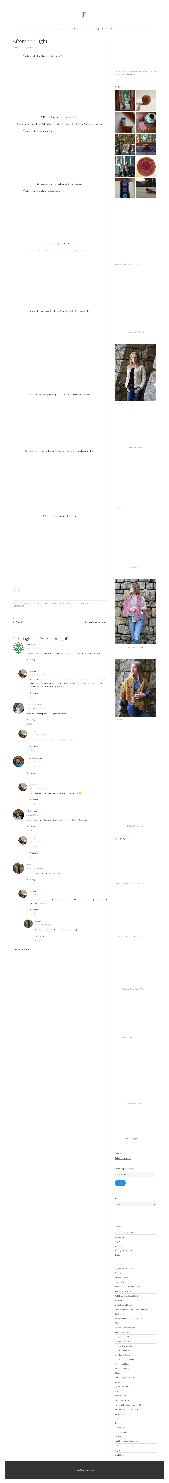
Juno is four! (119, 1418)
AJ (27, 864)
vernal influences (121, 1432)
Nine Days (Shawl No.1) (124, 1291)
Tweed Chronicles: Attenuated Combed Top (132, 1309)
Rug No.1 (118, 1450)
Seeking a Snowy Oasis (124, 1250)
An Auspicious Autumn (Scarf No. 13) (130, 1318)
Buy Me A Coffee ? (130, 1138)
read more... (130, 74)
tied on (117, 1423)
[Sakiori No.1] (146, 145)
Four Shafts (119, 1282)
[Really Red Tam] (146, 166)
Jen (31, 671)
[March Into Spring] (146, 123)
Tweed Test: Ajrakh (122, 1400)
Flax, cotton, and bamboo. (125, 1336)
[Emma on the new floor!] (146, 188)
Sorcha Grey (31, 704)
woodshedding (120, 1395)
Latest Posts (73, 29)
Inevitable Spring (121, 1414)
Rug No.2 (118, 1241)
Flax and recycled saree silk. (126, 1377)
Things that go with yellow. (125, 1232)
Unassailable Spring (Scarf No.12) (128, 1405)
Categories (87, 29)
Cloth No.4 (119, 1246)
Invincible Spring (121, 1277)
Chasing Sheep (120, 1236)
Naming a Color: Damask (125, 1327)
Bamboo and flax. (122, 1364)
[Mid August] (125, 145)
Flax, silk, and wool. (123, 1350)
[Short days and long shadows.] (125, 188)
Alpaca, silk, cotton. (122, 1332)
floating (118, 1255)
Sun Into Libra (120, 1314)
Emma (61, 603)
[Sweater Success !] (125, 166)
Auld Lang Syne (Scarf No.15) (127, 1295)
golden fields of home (87, 603)
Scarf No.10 (119, 1436)
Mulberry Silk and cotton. (125, 1359)
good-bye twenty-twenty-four (126, 1441)
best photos (51, 603)
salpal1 (29, 811)
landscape (18, 606)
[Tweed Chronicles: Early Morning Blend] (125, 123)
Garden (69, 603)
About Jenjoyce (58, 29)
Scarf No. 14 (120, 1300)
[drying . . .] (146, 101)
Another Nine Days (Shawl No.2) (128, 1286)
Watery (117, 1323)
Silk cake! (118, 1373)
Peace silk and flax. (122, 1368)
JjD (84, 14)
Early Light (69, 311)
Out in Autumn (121, 1445)
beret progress (120, 1427)
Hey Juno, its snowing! (124, 1268)
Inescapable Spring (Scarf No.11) (128, 1409)
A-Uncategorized (35, 603)
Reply (29, 664)
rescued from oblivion (123, 1305)
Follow (120, 1183)
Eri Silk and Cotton (122, 1355)
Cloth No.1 (119, 1273)
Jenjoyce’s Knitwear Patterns (106, 29)
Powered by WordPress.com (84, 1470)
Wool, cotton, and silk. (123, 1345)
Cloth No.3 (119, 1259)
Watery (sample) (121, 1391)
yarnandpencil (33, 757)
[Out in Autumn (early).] (125, 101)
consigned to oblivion (123, 1341)
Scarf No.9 (119, 1454)
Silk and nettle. (120, 1382)
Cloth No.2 (119, 1264)
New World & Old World (125, 1386)
